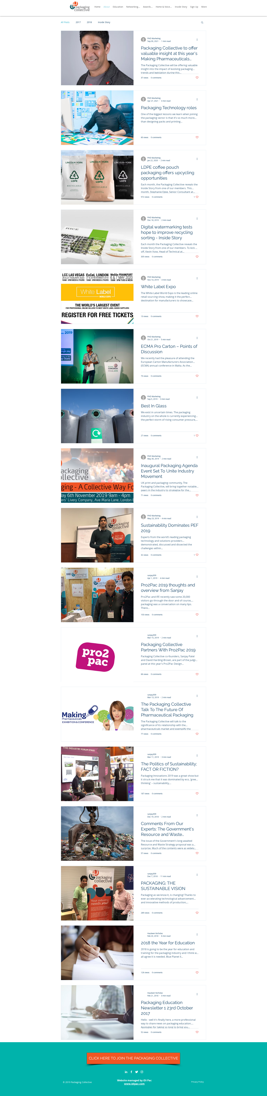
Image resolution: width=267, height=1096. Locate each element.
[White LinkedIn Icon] (126, 1072)
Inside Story (104, 22)
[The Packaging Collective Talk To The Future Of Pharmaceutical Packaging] (97, 714)
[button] (202, 22)
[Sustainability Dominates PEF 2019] (97, 535)
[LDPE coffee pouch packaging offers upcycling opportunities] (97, 177)
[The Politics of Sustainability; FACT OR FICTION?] (97, 774)
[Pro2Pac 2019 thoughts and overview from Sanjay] (97, 595)
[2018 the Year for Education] (97, 953)
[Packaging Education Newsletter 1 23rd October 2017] (97, 1012)
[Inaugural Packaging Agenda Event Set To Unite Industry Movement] (97, 475)
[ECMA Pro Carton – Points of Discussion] (97, 356)
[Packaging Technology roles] (97, 117)
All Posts (65, 22)
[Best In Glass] (97, 416)
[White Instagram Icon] (142, 1072)
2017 (78, 22)
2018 (89, 22)
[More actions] (198, 39)
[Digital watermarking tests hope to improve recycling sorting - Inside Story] (97, 237)
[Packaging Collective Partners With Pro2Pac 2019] (97, 654)
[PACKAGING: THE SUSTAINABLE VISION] (97, 893)
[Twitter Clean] (136, 1072)
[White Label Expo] (97, 296)
